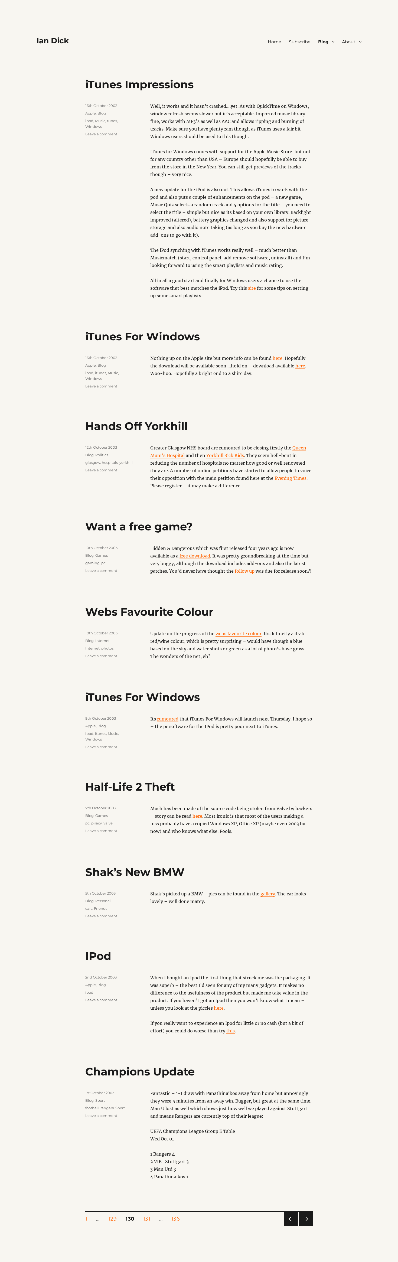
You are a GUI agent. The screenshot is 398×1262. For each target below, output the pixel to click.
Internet (102, 640)
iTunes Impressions (139, 84)
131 (148, 1218)
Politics (101, 455)
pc (103, 563)
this (230, 1030)
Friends (100, 908)
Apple (90, 113)
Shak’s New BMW (135, 872)
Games (101, 555)
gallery (267, 893)
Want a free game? (139, 526)
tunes (112, 121)
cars (88, 908)
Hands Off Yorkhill (136, 426)
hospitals (110, 462)
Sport (100, 1100)
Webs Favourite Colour (149, 611)
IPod (98, 956)
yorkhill (126, 462)
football (92, 1108)
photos (107, 648)
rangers (107, 1108)
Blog (323, 41)
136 (177, 1218)
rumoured (167, 719)
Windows (93, 126)
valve (108, 823)
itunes (100, 373)
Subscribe (300, 41)
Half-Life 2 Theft (130, 786)
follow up (245, 571)
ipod (89, 121)
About (348, 41)
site (252, 288)
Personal (103, 901)
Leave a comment (101, 134)
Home (274, 41)
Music (100, 121)
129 (114, 1218)
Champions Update (140, 1071)
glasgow (92, 462)
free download (195, 556)
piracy (96, 823)
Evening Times (290, 478)
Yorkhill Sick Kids (225, 455)
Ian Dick (53, 40)
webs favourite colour (239, 633)
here (277, 358)
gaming (92, 563)
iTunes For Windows (142, 336)
